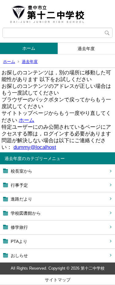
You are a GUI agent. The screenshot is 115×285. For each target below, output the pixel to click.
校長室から (21, 171)
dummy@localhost (34, 147)
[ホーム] (57, 14)
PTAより (19, 241)
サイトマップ (58, 279)
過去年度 (30, 61)
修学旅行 (19, 227)
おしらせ (19, 255)
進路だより (21, 199)
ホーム (28, 48)
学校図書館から (26, 213)
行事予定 (19, 185)
